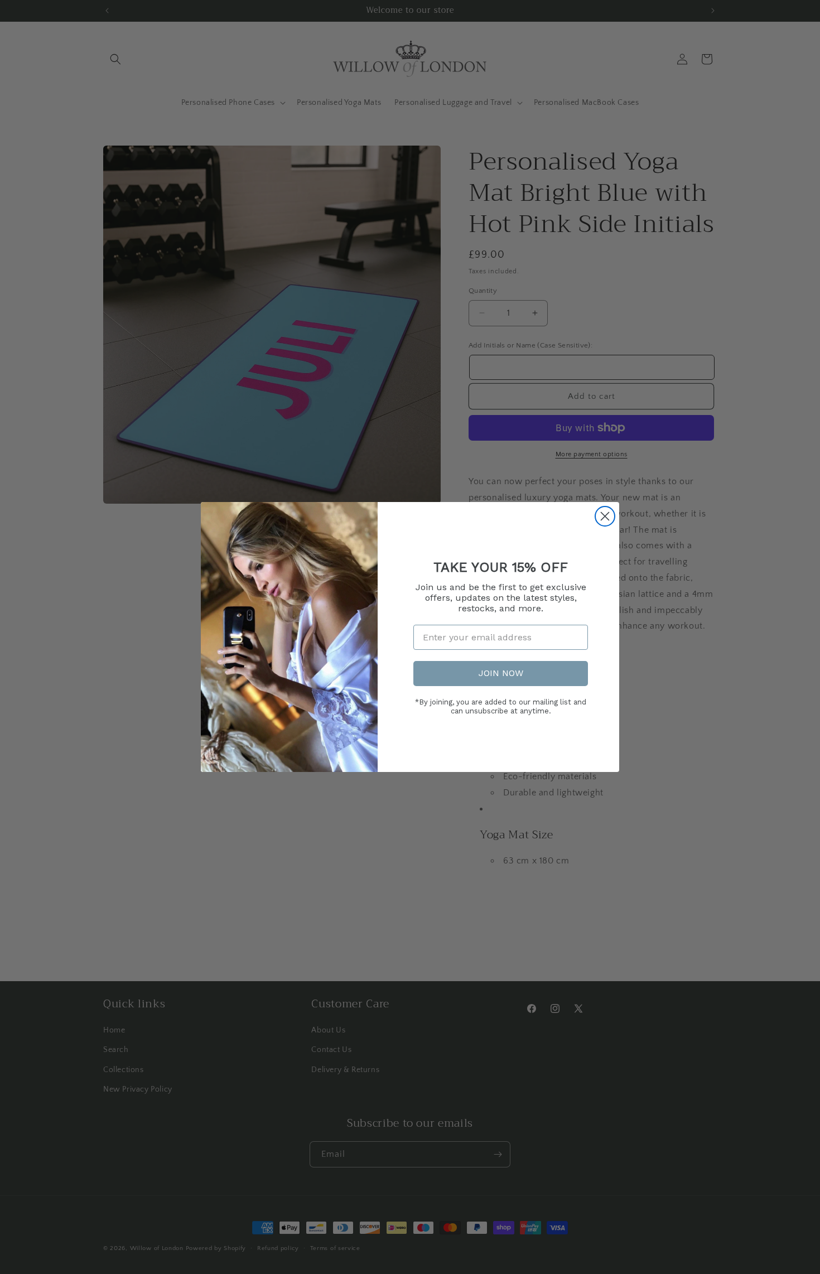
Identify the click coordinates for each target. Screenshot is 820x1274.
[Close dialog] (605, 516)
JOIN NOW (501, 673)
